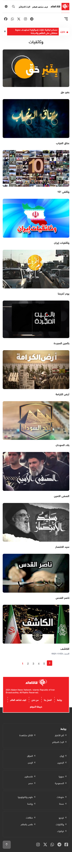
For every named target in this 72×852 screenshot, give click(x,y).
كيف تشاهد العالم (40, 6)
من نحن (35, 699)
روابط (59, 699)
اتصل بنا (48, 699)
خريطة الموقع (36, 706)
